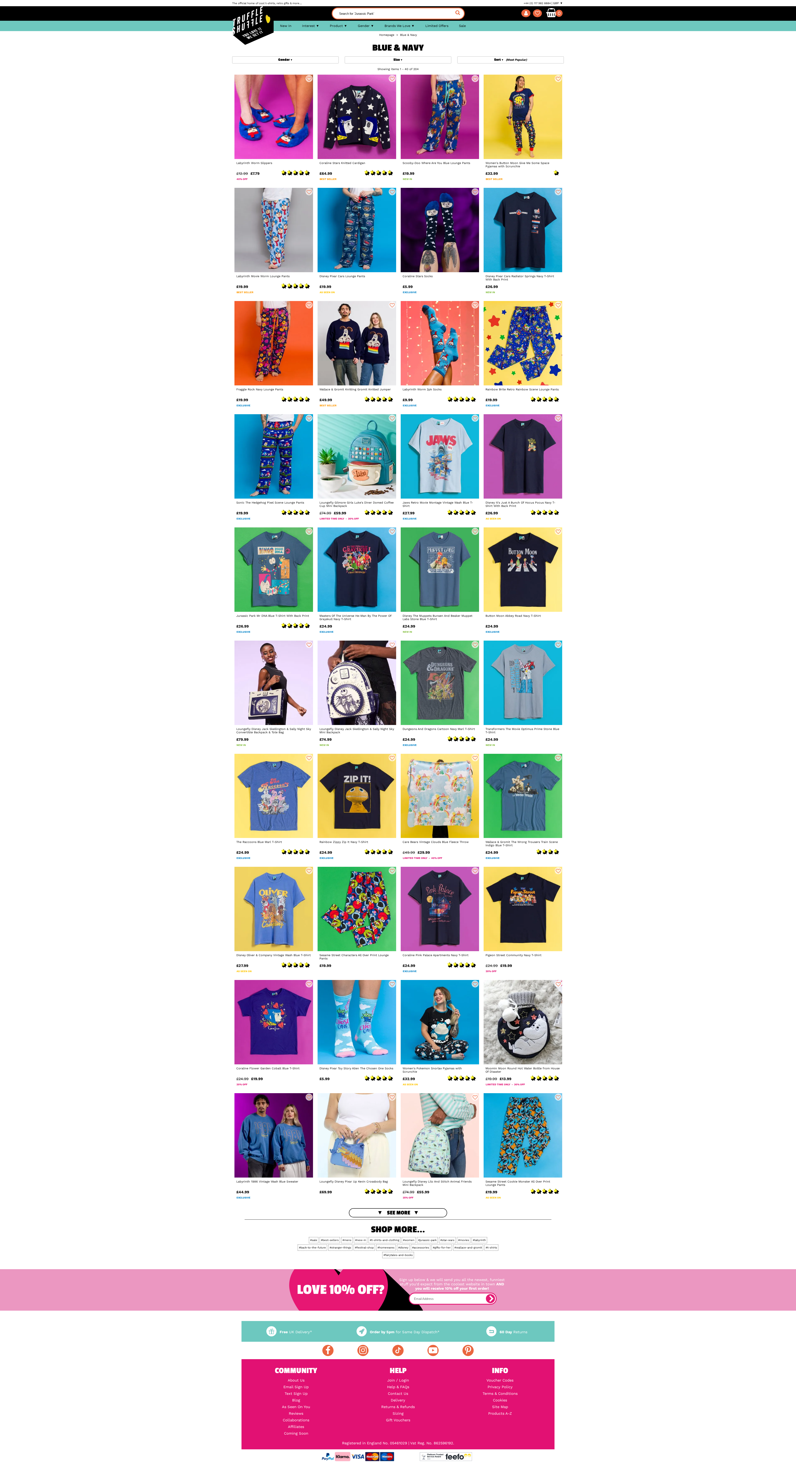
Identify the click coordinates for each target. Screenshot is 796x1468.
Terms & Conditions (500, 1393)
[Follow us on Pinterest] (468, 1350)
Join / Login (398, 1380)
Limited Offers (436, 26)
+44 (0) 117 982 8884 (537, 3)
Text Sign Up (296, 1393)
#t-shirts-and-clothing (384, 1240)
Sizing (398, 1413)
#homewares (385, 1247)
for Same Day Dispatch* (404, 1332)
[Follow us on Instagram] (363, 1350)
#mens (346, 1240)
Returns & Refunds (398, 1407)
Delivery (398, 1400)
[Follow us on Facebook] (328, 1350)
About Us (296, 1380)
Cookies (500, 1400)
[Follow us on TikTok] (398, 1350)
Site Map (500, 1407)
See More (398, 1213)
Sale (462, 26)
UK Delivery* (296, 1332)
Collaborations (296, 1420)
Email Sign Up (296, 1387)
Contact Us (398, 1393)
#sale (313, 1240)
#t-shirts (491, 1247)
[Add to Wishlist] (309, 78)
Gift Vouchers (398, 1420)
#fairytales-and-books (398, 1255)
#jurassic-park (427, 1240)
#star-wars (447, 1240)
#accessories (420, 1247)
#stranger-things (340, 1247)
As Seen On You (296, 1407)
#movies (463, 1240)
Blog (296, 1400)
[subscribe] (490, 1298)
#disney (403, 1247)
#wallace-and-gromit (468, 1247)
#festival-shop (364, 1247)
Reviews (296, 1413)
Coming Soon (296, 1433)
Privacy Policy (500, 1387)
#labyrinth (479, 1240)
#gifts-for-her (442, 1247)
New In (285, 26)
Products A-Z (500, 1413)
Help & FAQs (398, 1387)
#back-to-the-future (312, 1247)
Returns (513, 1332)
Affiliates (296, 1427)
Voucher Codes (500, 1380)
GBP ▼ (558, 3)
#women (408, 1240)
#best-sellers (330, 1240)
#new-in (360, 1240)
